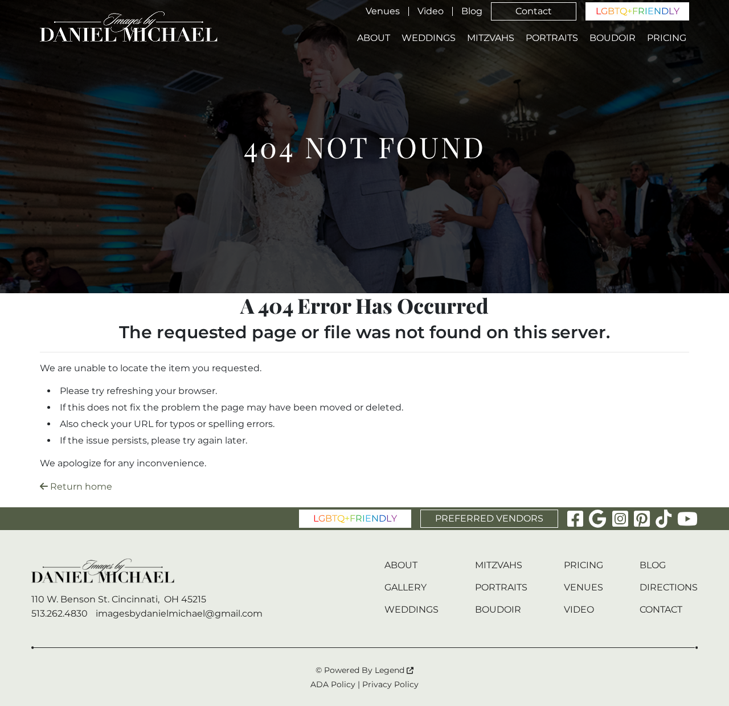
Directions (669, 587)
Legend (391, 670)
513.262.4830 (59, 613)
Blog (471, 11)
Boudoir (612, 38)
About (373, 38)
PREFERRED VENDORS (489, 518)
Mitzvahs (490, 38)
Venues (383, 11)
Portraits (552, 38)
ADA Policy (332, 684)
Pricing (666, 38)
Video (430, 11)
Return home (80, 486)
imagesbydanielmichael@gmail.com (179, 613)
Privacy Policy (390, 684)
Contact (533, 11)
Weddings (429, 38)
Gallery (405, 587)
